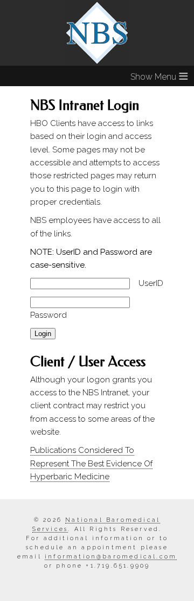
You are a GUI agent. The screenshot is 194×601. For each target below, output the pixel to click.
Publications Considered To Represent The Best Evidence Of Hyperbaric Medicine (91, 463)
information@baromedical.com (111, 556)
